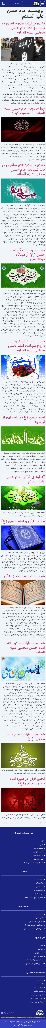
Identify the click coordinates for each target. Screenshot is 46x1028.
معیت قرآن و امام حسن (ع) (23, 521)
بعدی (4, 823)
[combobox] (14, 3)
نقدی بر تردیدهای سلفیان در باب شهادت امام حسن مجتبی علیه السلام (23, 28)
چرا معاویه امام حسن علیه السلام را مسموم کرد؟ (24, 111)
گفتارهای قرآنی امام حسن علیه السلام (25, 479)
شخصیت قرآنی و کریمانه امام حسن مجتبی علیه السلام (26, 647)
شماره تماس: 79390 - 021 (23, 1025)
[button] (42, 3)
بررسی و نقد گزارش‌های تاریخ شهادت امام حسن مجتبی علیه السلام (26, 346)
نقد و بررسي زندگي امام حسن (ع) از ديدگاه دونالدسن (27, 254)
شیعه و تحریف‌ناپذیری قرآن (24, 576)
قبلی (42, 823)
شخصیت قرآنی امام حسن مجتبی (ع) (25, 737)
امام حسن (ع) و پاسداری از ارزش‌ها (24, 420)
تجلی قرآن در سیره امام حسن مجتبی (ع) (27, 781)
